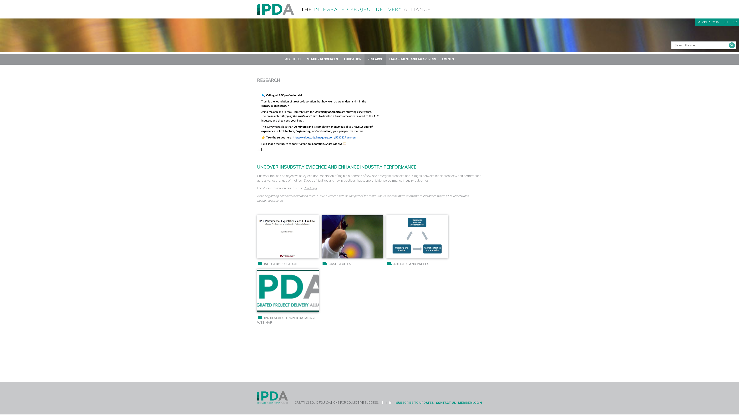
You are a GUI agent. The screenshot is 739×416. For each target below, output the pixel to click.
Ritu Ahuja (310, 188)
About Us (293, 59)
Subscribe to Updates (415, 403)
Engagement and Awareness (412, 59)
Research (375, 59)
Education (352, 59)
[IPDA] (278, 9)
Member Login (708, 22)
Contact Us (446, 403)
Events (448, 59)
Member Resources (322, 59)
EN (726, 22)
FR (735, 22)
